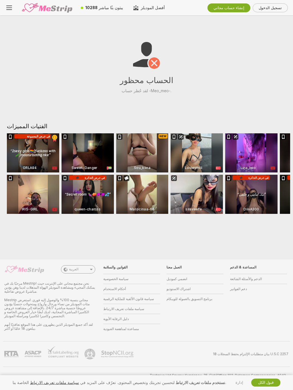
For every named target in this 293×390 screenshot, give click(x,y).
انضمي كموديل (177, 279)
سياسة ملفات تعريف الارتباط (123, 309)
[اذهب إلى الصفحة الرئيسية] (47, 7)
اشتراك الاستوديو (179, 289)
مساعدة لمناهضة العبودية (121, 329)
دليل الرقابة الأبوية (116, 319)
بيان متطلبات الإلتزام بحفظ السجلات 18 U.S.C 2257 (250, 354)
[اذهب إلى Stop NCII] (118, 354)
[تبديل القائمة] (9, 7)
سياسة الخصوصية (115, 279)
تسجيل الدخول (270, 8)
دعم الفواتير (238, 289)
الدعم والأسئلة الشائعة (246, 279)
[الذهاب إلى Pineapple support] (90, 354)
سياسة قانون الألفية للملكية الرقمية (128, 299)
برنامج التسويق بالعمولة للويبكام (189, 299)
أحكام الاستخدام (114, 289)
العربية (73, 269)
